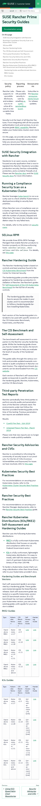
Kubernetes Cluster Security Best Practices (20, 485)
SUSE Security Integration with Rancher (17, 38)
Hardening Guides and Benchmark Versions (20, 70)
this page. (29, 464)
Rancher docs (20, 173)
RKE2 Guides (9, 73)
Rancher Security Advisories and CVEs (17, 57)
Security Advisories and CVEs (31, 791)
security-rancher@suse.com (20, 105)
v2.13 (12, 11)
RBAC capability (21, 127)
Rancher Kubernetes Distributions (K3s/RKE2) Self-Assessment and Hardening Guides (19, 66)
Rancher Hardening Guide (12, 48)
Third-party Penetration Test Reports (16, 54)
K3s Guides (8, 76)
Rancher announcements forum (33, 96)
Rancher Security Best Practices (14, 63)
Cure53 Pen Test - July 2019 (18, 423)
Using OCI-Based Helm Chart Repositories (10, 792)
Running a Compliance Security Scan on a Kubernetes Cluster (18, 41)
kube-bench (23, 196)
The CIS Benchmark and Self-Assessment (18, 51)
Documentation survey (13, 29)
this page (10, 252)
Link (27, 630)
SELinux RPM (7, 45)
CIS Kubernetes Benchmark (14, 270)
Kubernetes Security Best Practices (15, 60)
